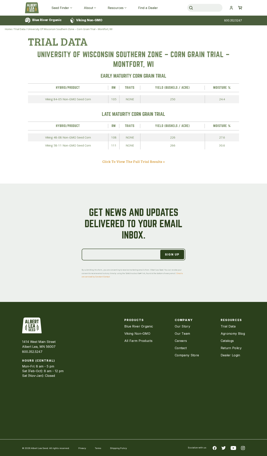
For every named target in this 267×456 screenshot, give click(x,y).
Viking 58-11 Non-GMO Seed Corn (68, 145)
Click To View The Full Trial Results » (133, 161)
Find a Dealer (148, 8)
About (88, 8)
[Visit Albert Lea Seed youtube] (233, 448)
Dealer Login (230, 355)
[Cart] (240, 8)
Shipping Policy (118, 448)
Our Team (182, 333)
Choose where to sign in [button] (231, 8)
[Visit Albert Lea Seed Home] (32, 7)
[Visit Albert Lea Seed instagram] (243, 448)
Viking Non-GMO (88, 20)
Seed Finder (60, 8)
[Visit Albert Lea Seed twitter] (223, 448)
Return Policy (231, 348)
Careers (181, 341)
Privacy (82, 448)
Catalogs (227, 341)
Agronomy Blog (233, 333)
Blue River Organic (46, 20)
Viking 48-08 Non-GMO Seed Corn (68, 137)
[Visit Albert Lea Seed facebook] (215, 448)
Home (8, 29)
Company (184, 320)
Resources (116, 8)
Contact (181, 348)
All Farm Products (138, 341)
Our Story (182, 326)
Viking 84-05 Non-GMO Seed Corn (68, 99)
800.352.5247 (233, 20)
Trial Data (19, 29)
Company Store (187, 355)
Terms (98, 448)
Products (134, 320)
